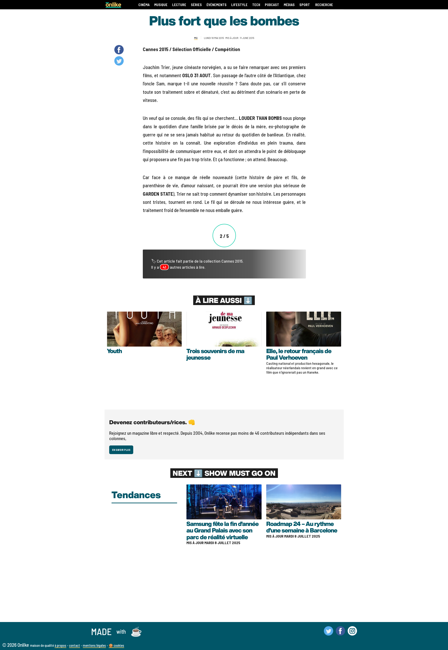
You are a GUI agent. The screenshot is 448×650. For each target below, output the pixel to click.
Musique (161, 5)
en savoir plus (121, 449)
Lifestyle (239, 5)
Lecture (179, 5)
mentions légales (94, 645)
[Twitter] (328, 633)
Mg (196, 37)
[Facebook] (340, 633)
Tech (256, 5)
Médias (289, 5)
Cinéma (144, 5)
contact (74, 645)
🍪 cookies (116, 645)
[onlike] (113, 6)
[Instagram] (352, 633)
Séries (196, 5)
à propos (60, 645)
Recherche (324, 5)
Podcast (272, 5)
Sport (304, 5)
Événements (216, 5)
